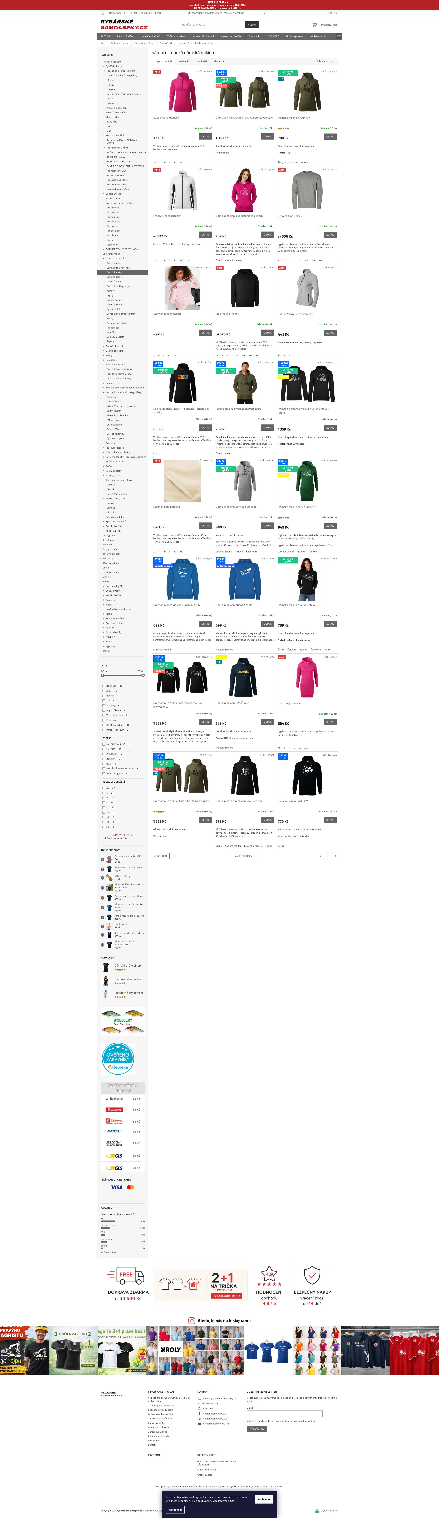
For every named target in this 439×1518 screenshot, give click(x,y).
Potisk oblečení (114, 526)
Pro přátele (113, 235)
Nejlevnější (184, 61)
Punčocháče (113, 328)
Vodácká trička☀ (114, 194)
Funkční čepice (114, 401)
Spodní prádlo (114, 309)
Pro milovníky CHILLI (117, 184)
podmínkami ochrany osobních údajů (296, 1421)
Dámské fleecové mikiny (119, 369)
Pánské (110, 489)
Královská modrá (162, 650)
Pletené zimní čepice (117, 415)
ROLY (111, 764)
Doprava (176, 1486)
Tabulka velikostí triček (160, 1418)
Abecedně (219, 61)
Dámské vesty (114, 281)
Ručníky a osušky (115, 461)
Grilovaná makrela (206, 1469)
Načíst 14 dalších (244, 855)
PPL (103, 1218)
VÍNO (109, 131)
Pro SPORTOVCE (115, 175)
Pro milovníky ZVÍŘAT (117, 148)
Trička (111, 80)
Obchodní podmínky (158, 1427)
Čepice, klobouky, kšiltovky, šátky (123, 392)
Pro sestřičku (114, 231)
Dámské (111, 484)
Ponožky (111, 332)
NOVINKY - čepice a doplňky (121, 406)
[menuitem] (105, 36)
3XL (110, 817)
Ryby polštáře (109, 549)
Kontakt (152, 1445)
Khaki (295, 162)
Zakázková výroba (157, 1432)
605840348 (208, 1408)
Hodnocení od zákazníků (195, 1486)
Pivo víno (113, 720)
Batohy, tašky (113, 475)
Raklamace (153, 1440)
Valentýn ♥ (112, 245)
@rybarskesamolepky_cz (216, 1423)
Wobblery (107, 544)
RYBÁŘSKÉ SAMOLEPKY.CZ (122, 768)
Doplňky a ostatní (116, 337)
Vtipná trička (112, 117)
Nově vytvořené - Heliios (118, 609)
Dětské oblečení (114, 351)
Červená (291, 650)
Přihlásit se (256, 1428)
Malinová (305, 162)
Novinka (112, 696)
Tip (110, 700)
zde (232, 1501)
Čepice (111, 89)
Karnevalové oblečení (118, 189)
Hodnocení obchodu (158, 1436)
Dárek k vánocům (117, 730)
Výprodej (111, 535)
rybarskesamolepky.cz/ (215, 1418)
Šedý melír (283, 162)
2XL (111, 812)
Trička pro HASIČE (116, 157)
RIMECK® (113, 759)
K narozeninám (113, 198)
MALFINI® (113, 749)
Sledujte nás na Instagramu (224, 1321)
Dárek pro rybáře (117, 725)
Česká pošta (107, 1225)
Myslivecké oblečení (116, 108)
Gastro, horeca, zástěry (118, 452)
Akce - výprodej (114, 531)
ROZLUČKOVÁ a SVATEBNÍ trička (122, 249)
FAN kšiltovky (113, 420)
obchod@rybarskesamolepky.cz (219, 1398)
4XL (110, 822)
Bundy (110, 318)
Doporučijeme (115, 710)
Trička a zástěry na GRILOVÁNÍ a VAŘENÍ (123, 142)
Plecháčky (107, 558)
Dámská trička (114, 263)
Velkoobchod (113, 572)
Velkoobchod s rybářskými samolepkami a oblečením (216, 13)
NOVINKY (110, 637)
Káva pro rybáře (110, 563)
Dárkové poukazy (111, 554)
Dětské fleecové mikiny (119, 378)
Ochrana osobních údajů (160, 1414)
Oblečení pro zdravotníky (119, 480)
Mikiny (111, 85)
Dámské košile (114, 277)
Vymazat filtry (121, 835)
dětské (110, 512)
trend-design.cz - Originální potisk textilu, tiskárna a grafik (239, 1486)
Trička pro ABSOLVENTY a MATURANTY (126, 152)
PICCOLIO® (114, 754)
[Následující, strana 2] (328, 856)
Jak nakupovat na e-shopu (161, 1405)
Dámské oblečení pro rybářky (122, 75)
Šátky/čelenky (114, 411)
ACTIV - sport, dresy (116, 498)
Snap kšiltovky (114, 425)
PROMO (106, 581)
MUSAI (109, 641)
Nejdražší (202, 61)
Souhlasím (264, 1499)
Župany (110, 341)
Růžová (229, 260)
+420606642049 (210, 1403)
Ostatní (106, 568)
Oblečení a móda (111, 254)
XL (110, 807)
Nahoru (162, 855)
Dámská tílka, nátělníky (118, 268)
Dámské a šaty (114, 304)
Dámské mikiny (114, 272)
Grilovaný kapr (204, 1475)
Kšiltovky (111, 397)
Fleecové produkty (116, 364)
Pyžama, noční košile (117, 323)
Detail (205, 136)
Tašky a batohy (114, 471)
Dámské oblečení (115, 258)
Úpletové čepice (115, 438)
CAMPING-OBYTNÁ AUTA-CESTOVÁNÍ (125, 166)
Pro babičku (113, 217)
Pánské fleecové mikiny (119, 374)
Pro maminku (113, 207)
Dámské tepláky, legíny (119, 286)
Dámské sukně (114, 300)
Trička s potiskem (111, 62)
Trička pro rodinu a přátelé (119, 203)
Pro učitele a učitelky (117, 180)
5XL (110, 827)
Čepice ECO (113, 429)
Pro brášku (112, 226)
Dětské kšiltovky (115, 434)
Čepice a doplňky (115, 586)
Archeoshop (276, 1486)
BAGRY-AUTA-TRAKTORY (119, 161)
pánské (110, 503)
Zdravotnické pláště (117, 494)
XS (110, 788)
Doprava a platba (157, 1423)
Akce (111, 691)
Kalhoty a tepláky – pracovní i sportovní (126, 457)
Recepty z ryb (163, 1486)
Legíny (110, 295)
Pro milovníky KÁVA (116, 171)
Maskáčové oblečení (116, 112)
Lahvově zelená (224, 551)
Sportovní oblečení (116, 521)
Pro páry (111, 240)
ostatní (104, 1246)
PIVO (109, 126)
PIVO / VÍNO (111, 122)
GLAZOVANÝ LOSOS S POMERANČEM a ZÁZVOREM (216, 1463)
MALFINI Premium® (118, 744)
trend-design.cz (116, 773)
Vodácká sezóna (116, 715)
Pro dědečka (113, 221)
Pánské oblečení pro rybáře (121, 71)
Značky (106, 651)
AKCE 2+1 (107, 577)
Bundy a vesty (113, 383)
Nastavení (175, 1510)
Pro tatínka (112, 212)
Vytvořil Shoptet (330, 1510)
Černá (219, 260)
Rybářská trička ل (115, 66)
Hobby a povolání (115, 135)
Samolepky (108, 540)
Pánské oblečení (114, 346)
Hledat (252, 24)
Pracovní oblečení (115, 448)
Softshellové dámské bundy (121, 314)
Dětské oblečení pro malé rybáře (124, 94)
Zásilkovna (106, 1239)
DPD (103, 1232)
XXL (175, 355)
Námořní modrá (233, 846)
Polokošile (111, 360)
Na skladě (114, 686)
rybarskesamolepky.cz (214, 1414)
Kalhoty (111, 291)
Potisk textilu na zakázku (161, 1410)
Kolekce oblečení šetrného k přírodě (125, 387)
